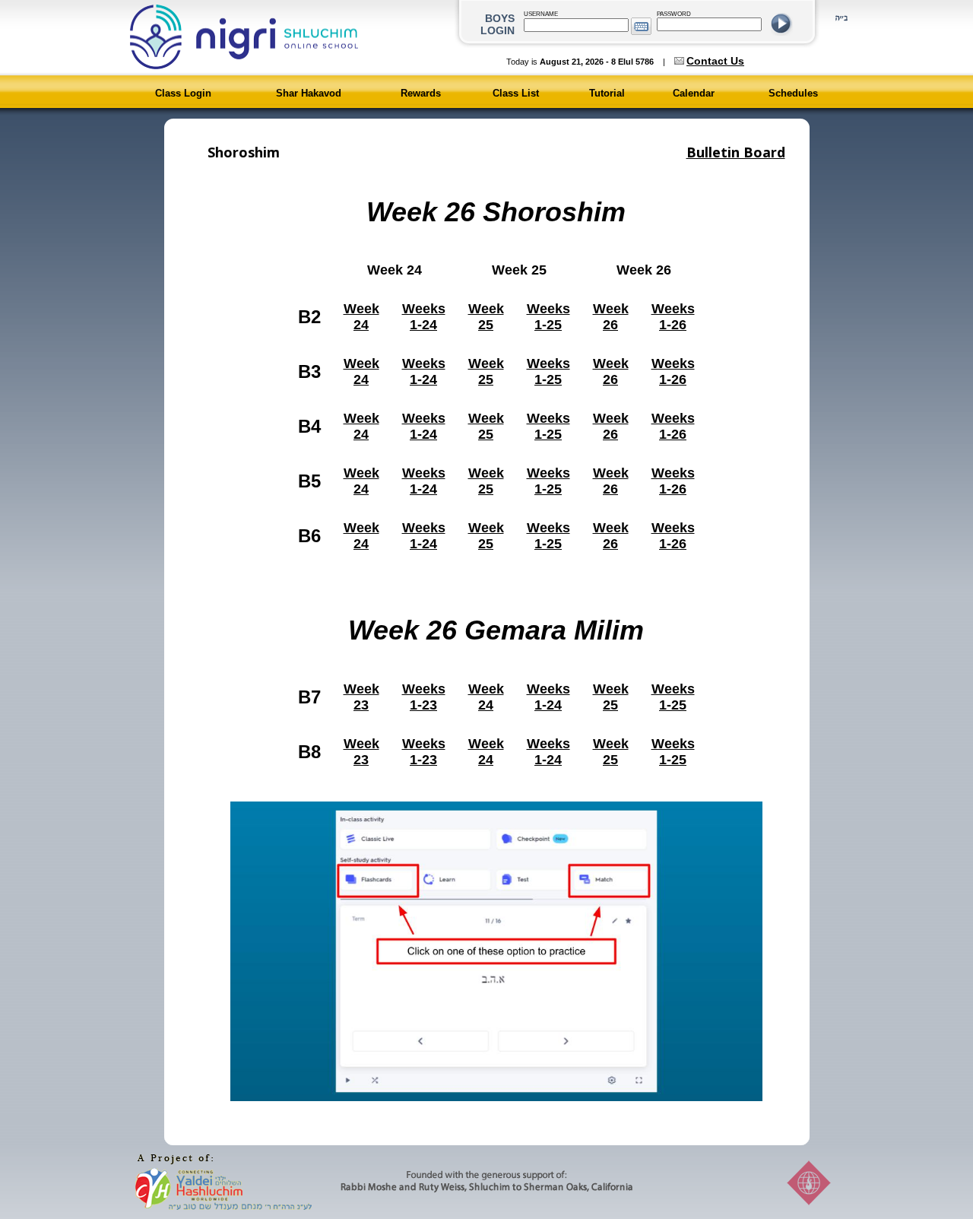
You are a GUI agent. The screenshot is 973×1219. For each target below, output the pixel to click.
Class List (516, 93)
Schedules (793, 93)
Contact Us (715, 61)
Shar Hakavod (308, 93)
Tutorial (607, 93)
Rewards (421, 93)
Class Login (183, 93)
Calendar (694, 93)
